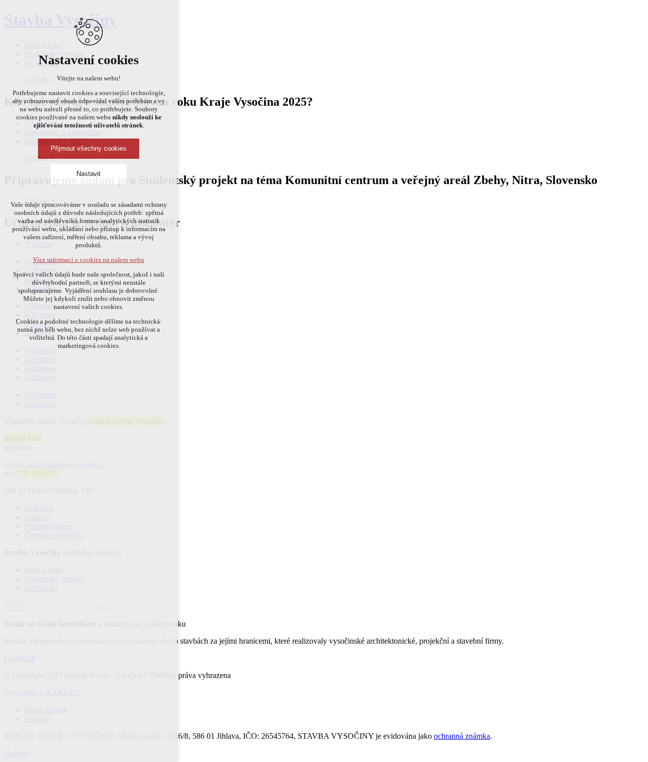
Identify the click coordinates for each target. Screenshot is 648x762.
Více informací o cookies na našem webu (88, 259)
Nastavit (88, 173)
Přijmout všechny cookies (89, 148)
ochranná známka (462, 736)
